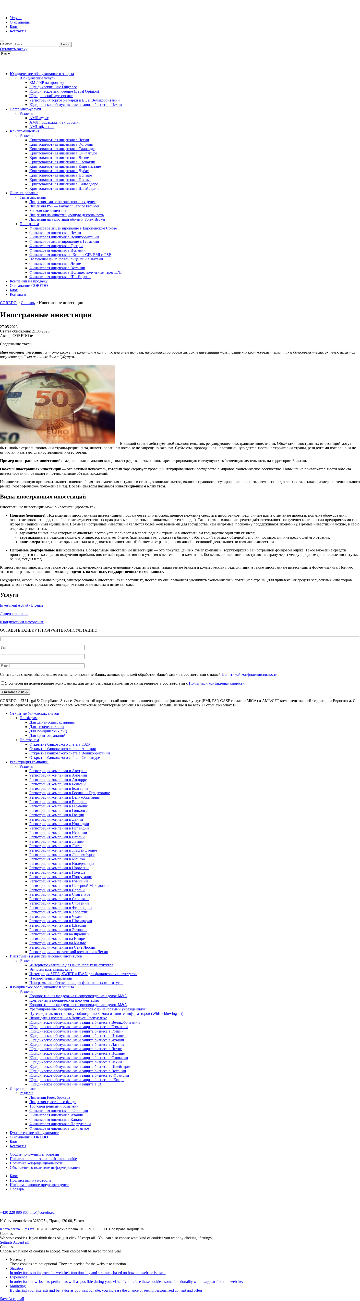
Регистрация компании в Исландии (59, 828)
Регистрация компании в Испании (58, 832)
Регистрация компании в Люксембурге (62, 855)
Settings (6, 1242)
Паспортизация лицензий (50, 978)
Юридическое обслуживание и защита (42, 74)
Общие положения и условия (34, 1154)
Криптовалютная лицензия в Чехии (59, 140)
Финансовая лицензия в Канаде (56, 1119)
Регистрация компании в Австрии (58, 771)
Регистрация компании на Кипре (57, 938)
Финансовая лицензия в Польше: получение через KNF (75, 272)
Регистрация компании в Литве (55, 846)
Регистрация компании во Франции (59, 934)
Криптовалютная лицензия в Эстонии (61, 144)
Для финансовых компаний (52, 722)
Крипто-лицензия (24, 131)
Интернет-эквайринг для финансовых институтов (71, 965)
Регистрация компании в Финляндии (60, 908)
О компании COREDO (29, 285)
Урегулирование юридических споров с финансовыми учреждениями (87, 1009)
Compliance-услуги (25, 109)
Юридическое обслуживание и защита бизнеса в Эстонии (77, 1071)
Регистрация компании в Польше (57, 872)
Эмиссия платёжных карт (50, 969)
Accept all (21, 1242)
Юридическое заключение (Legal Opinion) (64, 91)
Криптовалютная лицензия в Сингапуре (63, 153)
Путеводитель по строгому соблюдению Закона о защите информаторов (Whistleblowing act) (106, 1013)
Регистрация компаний (29, 762)
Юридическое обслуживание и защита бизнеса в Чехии (75, 104)
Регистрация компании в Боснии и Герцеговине (69, 793)
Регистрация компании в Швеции (57, 925)
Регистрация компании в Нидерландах (61, 863)
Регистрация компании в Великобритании (64, 797)
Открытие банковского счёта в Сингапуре (64, 757)
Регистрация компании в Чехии (56, 916)
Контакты (18, 31)
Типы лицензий (33, 197)
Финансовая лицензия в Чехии (55, 232)
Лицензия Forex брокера (49, 1097)
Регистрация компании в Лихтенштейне (63, 850)
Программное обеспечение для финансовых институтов (76, 983)
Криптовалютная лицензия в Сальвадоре (63, 184)
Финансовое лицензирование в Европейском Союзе (73, 228)
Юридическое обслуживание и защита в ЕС (66, 1084)
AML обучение (41, 127)
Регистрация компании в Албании (58, 775)
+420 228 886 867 (14, 1212)
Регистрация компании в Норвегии (59, 868)
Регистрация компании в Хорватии (58, 912)
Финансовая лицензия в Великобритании (64, 237)
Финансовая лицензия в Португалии (60, 1124)
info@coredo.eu (42, 1212)
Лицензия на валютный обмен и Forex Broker (67, 219)
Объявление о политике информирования (45, 1167)
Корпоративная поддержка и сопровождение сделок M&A (78, 996)
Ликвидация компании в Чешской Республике (68, 1018)
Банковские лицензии (47, 210)
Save (4, 1299)
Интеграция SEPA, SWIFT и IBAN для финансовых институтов (83, 974)
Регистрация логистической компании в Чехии (68, 952)
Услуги (16, 18)
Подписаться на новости (30, 1180)
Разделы (26, 113)
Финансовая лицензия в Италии (56, 1115)
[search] (2, 40)
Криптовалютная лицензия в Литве (59, 157)
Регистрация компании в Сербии (57, 890)
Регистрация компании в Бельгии (57, 784)
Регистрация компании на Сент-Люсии (62, 947)
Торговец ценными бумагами (54, 1106)
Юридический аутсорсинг (51, 96)
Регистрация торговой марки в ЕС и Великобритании (74, 100)
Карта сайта (10, 1229)
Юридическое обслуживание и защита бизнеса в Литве (75, 1049)
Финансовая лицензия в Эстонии (57, 268)
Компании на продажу (29, 281)
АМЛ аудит (38, 118)
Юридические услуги (38, 78)
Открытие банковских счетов (34, 713)
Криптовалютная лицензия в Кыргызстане (65, 166)
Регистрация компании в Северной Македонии (69, 885)
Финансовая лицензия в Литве (55, 263)
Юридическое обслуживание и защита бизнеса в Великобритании (84, 1022)
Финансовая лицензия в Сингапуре (59, 1128)
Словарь (17, 1189)
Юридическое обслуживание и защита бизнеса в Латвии (76, 1044)
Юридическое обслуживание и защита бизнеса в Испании (78, 1035)
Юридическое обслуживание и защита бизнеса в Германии (78, 1027)
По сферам (28, 718)
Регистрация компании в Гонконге (58, 810)
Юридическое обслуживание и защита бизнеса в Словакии (78, 1058)
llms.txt (28, 1229)
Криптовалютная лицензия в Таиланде (62, 149)
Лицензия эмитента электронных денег (62, 202)
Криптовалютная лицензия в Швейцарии (64, 188)
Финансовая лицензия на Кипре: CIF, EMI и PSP (70, 255)
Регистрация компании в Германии (58, 806)
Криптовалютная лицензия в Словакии (62, 162)
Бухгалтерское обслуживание (34, 1133)
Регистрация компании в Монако (57, 859)
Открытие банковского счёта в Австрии (62, 749)
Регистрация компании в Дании (56, 819)
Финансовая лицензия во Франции (58, 1111)
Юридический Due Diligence (53, 87)
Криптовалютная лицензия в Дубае (59, 171)
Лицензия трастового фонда (52, 1102)
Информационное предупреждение (39, 1185)
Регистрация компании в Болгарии (58, 788)
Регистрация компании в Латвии (56, 841)
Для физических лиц (46, 727)
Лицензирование (24, 193)
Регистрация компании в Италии (57, 837)
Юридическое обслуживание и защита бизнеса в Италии (76, 1040)
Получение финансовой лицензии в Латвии (66, 259)
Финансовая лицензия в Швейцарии (60, 277)
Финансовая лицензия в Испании (57, 250)
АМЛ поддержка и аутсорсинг (54, 122)
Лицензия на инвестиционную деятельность (66, 215)
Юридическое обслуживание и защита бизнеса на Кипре (76, 1080)
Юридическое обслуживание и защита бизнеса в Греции (76, 1031)
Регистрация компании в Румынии (58, 881)
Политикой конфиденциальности (249, 674)
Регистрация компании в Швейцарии (60, 921)
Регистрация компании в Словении (59, 903)
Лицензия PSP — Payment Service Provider (64, 206)
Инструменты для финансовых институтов (46, 956)
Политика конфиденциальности (36, 1163)
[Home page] (19, 9)
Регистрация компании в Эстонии (58, 930)
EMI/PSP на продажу (46, 82)
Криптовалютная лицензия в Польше (60, 175)
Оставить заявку (13, 49)
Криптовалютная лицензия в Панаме (60, 180)
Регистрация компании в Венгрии (58, 802)
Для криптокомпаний (47, 735)
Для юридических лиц (48, 731)
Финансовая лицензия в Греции (56, 246)
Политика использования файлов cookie (43, 1159)
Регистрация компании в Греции (56, 815)
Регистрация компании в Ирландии (59, 824)
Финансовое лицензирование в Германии (64, 241)
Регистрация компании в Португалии (60, 877)
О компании (20, 22)
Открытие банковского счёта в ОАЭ (59, 744)
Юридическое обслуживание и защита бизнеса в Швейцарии (80, 1066)
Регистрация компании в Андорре (58, 780)
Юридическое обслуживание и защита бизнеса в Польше (77, 1053)
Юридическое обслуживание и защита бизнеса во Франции (79, 1075)
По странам (29, 224)
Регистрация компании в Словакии (59, 899)
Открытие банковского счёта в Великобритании (69, 753)
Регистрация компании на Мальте (57, 943)
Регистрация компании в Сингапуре (59, 894)
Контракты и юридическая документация (64, 1000)
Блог (14, 27)
